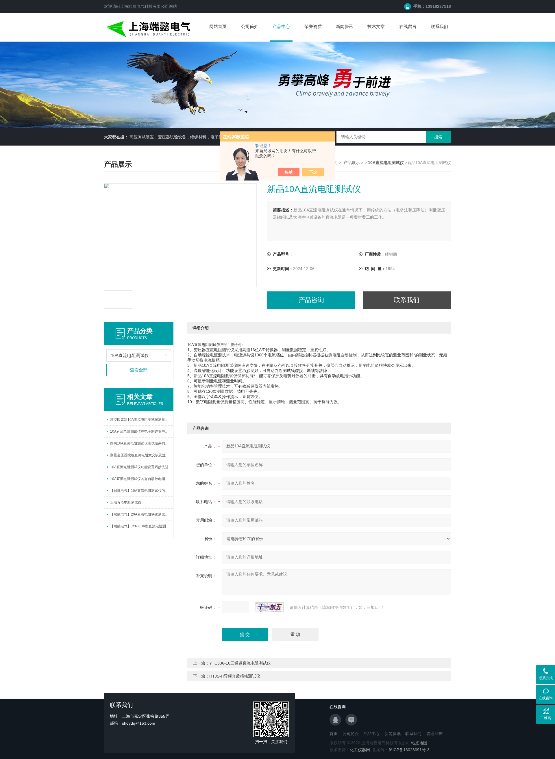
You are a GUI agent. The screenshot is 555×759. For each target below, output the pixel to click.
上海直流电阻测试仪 (125, 503)
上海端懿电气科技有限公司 (144, 6)
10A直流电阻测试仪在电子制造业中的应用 (141, 431)
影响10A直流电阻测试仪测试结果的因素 (141, 443)
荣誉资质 (313, 26)
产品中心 (281, 26)
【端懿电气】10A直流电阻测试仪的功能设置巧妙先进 (141, 491)
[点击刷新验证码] (269, 607)
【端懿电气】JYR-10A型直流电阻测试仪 (141, 526)
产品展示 (352, 162)
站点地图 (419, 743)
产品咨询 (311, 300)
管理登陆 (434, 733)
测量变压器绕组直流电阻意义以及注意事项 (141, 455)
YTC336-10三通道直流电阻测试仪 (240, 663)
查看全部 (138, 369)
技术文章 (376, 26)
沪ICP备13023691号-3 (409, 749)
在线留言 (408, 26)
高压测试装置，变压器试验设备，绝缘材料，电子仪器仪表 (182, 137)
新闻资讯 (344, 26)
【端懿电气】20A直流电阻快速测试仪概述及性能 (141, 514)
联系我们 (439, 26)
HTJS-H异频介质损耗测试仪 (234, 676)
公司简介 (249, 26)
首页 (334, 733)
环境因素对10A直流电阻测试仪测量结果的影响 (141, 420)
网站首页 (218, 26)
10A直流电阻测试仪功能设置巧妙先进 (139, 467)
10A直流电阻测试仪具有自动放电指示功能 (141, 479)
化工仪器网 (360, 749)
